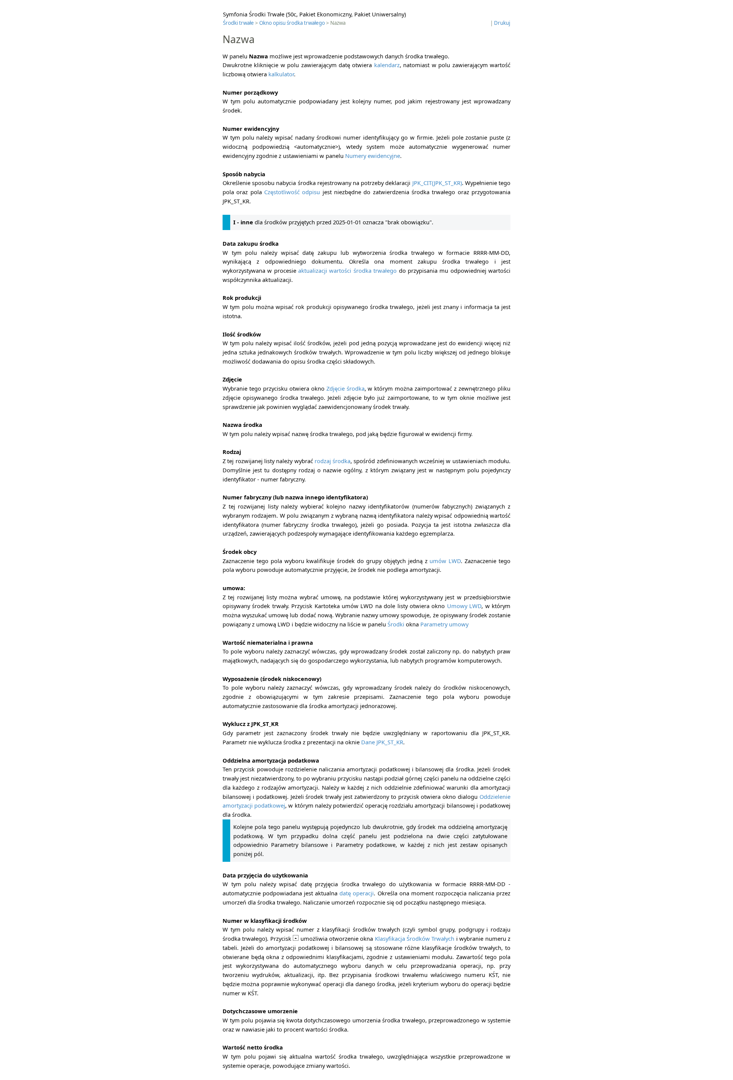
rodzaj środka (332, 461)
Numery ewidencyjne (372, 155)
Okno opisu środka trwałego (292, 22)
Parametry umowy (444, 624)
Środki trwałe (238, 22)
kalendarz (387, 65)
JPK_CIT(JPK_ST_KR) (437, 183)
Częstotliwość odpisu (292, 192)
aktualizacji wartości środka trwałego (347, 270)
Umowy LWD (464, 606)
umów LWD (445, 561)
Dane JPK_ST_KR (382, 742)
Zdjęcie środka (345, 388)
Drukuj (502, 22)
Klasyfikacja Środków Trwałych (415, 938)
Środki (395, 624)
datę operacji (356, 893)
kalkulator (281, 74)
